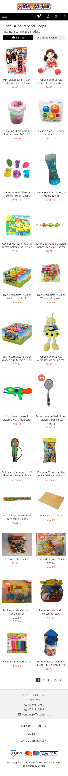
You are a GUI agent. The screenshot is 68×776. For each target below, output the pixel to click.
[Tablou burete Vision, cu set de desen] (17, 591)
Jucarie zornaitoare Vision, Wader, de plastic (17, 296)
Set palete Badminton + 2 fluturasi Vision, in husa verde (17, 473)
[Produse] (5, 17)
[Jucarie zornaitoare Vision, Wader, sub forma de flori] (17, 332)
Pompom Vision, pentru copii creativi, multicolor (51, 473)
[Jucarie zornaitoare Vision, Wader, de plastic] (17, 276)
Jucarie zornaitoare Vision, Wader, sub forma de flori (17, 358)
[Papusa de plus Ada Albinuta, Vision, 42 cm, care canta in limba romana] (51, 332)
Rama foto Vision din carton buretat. (51, 612)
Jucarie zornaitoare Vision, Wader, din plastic (51, 296)
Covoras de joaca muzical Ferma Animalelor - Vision (17, 245)
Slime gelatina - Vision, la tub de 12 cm (51, 194)
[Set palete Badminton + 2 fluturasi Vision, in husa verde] (17, 450)
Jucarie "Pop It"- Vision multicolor (51, 132)
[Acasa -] (34, 6)
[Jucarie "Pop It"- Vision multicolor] (51, 112)
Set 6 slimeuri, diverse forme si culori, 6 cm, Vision (17, 194)
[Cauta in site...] (64, 16)
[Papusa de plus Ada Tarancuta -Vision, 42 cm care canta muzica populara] (51, 61)
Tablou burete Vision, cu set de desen (17, 612)
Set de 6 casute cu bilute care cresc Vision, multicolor (17, 517)
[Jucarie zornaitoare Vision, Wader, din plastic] (51, 276)
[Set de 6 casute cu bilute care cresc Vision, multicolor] (17, 500)
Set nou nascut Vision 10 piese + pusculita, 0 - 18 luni (51, 663)
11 (55, 680)
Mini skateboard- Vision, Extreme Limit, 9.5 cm (17, 81)
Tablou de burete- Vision (51, 559)
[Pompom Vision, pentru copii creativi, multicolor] (51, 451)
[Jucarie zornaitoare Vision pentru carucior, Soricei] (51, 224)
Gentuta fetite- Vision (17, 559)
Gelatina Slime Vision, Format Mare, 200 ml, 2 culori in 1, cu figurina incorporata (17, 132)
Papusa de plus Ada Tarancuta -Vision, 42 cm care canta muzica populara (51, 81)
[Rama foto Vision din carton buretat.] (51, 591)
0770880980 (36, 704)
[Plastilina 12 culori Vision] (17, 642)
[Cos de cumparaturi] (56, 16)
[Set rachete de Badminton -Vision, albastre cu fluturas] (51, 393)
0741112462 (36, 709)
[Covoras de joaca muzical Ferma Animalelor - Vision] (17, 225)
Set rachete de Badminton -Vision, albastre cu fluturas (51, 418)
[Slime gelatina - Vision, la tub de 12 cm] (51, 168)
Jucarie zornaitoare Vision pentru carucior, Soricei (51, 245)
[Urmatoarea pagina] (60, 680)
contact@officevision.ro (36, 714)
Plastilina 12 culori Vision (17, 661)
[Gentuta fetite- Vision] (17, 544)
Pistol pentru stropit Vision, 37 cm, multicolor (17, 418)
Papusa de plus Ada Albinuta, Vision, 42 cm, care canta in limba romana (51, 358)
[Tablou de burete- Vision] (51, 544)
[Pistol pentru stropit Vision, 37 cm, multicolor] (17, 393)
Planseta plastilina (51, 515)
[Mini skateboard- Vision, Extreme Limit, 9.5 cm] (17, 61)
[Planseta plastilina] (51, 500)
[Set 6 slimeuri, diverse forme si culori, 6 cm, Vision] (17, 168)
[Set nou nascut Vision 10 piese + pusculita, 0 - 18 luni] (51, 642)
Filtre (19, 37)
